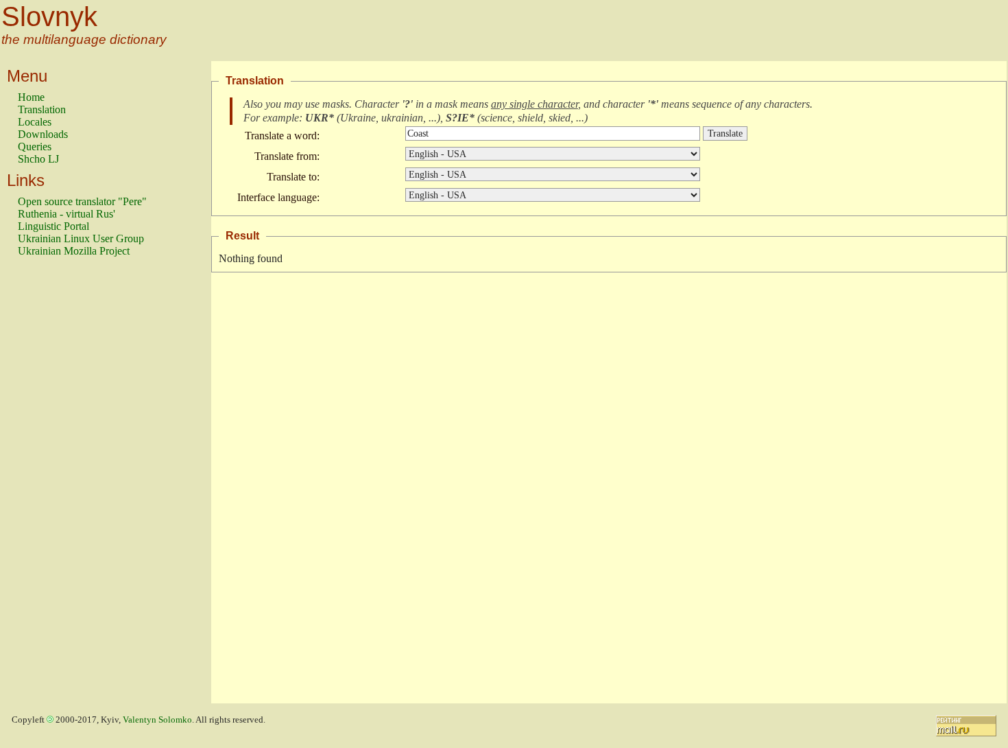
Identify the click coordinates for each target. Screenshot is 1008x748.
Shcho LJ (38, 159)
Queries (34, 146)
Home (31, 97)
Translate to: (293, 177)
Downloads (43, 134)
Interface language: (278, 197)
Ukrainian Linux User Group (81, 238)
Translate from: (287, 156)
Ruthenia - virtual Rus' (66, 214)
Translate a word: (282, 135)
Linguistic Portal (53, 226)
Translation (42, 109)
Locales (34, 122)
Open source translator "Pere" (82, 201)
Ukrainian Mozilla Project (74, 251)
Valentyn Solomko (157, 720)
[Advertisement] (73, 486)
